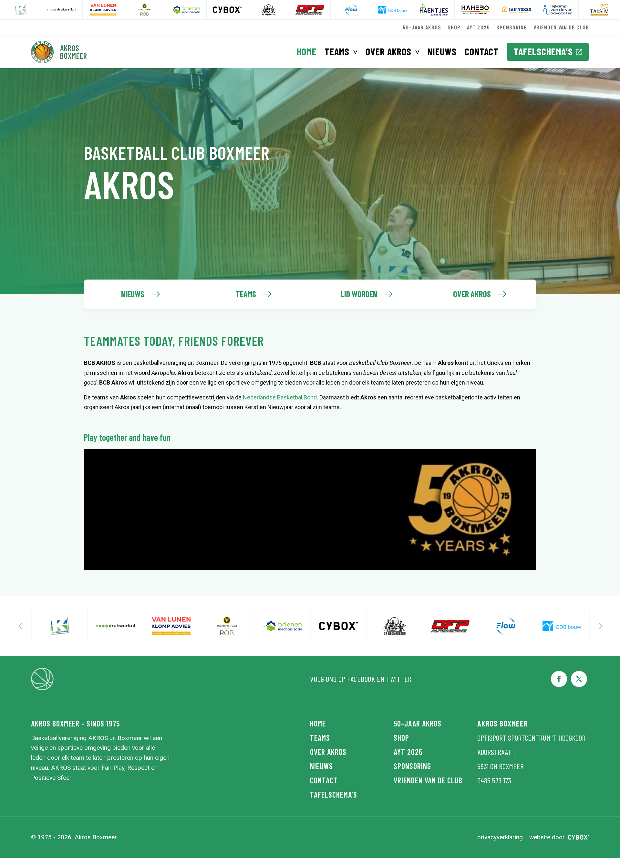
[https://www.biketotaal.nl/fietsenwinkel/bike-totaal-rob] (103, 9)
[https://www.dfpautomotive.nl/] (268, 9)
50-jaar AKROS (422, 27)
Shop (454, 27)
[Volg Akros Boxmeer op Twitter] (579, 679)
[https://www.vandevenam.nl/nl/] (516, 9)
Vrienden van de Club (561, 27)
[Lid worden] (366, 294)
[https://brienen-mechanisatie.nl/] (144, 9)
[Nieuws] (140, 294)
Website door (547, 837)
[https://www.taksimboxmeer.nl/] (557, 9)
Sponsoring (511, 27)
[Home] (59, 52)
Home (306, 51)
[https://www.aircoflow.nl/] (309, 9)
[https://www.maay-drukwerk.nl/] (20, 9)
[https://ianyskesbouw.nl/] (475, 9)
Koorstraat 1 (496, 752)
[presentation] (20, 626)
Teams (337, 51)
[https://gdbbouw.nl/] (351, 9)
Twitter (399, 678)
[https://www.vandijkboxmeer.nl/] (599, 9)
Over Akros (388, 51)
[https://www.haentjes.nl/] (392, 9)
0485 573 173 (494, 780)
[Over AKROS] (479, 294)
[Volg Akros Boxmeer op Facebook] (559, 679)
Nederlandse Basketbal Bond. (280, 397)
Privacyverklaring (500, 837)
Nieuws (442, 51)
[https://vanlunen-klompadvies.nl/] (61, 9)
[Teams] (253, 294)
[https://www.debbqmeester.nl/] (227, 9)
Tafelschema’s (543, 51)
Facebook (361, 678)
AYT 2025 (478, 27)
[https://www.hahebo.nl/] (433, 9)
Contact (482, 51)
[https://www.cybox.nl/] (185, 9)
